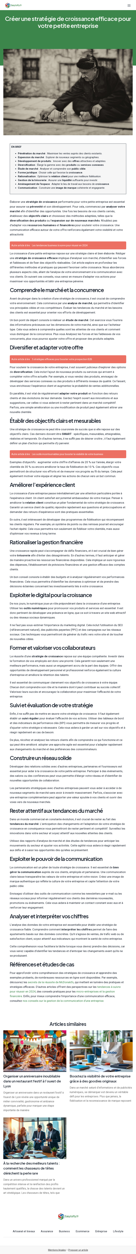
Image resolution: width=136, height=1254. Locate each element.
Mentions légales (57, 1250)
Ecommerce (82, 1231)
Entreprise (101, 1231)
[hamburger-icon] (129, 5)
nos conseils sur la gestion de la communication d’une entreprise (63, 1000)
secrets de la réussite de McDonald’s (51, 982)
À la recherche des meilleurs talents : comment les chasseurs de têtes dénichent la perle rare (31, 1168)
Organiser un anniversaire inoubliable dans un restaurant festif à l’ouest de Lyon (32, 1081)
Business (64, 1231)
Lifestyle (118, 1231)
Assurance (47, 1231)
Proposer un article (78, 1250)
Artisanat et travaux (24, 1231)
